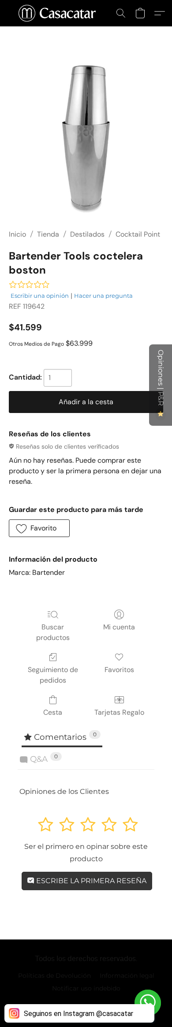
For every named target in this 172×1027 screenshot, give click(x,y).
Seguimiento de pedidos (53, 675)
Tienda (48, 234)
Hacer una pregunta (103, 295)
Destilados (87, 234)
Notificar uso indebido (86, 988)
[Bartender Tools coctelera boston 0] (86, 139)
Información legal (127, 975)
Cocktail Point (138, 234)
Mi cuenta (119, 627)
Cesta (52, 712)
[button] (59, 13)
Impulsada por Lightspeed (86, 1003)
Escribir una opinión (40, 295)
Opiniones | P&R (161, 379)
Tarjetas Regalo (119, 712)
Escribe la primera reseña (90, 881)
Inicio (17, 234)
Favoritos (119, 669)
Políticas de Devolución (54, 975)
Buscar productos (53, 632)
